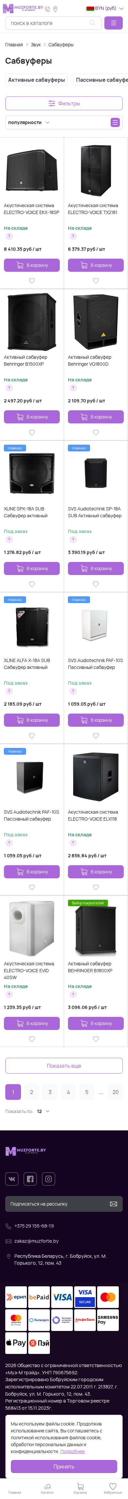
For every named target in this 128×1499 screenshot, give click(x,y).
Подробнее (72, 1451)
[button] (113, 23)
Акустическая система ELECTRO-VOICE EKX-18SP (31, 208)
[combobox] (53, 23)
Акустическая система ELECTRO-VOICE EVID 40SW (29, 970)
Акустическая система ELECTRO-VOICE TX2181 (93, 208)
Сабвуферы (61, 44)
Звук (36, 44)
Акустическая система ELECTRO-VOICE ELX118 (93, 815)
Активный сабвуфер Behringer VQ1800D (89, 360)
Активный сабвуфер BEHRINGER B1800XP (90, 967)
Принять (64, 1466)
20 (116, 1092)
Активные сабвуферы (36, 79)
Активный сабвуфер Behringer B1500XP (25, 360)
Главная (14, 44)
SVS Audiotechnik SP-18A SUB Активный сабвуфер (94, 512)
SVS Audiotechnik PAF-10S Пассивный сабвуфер (95, 663)
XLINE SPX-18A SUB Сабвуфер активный (26, 512)
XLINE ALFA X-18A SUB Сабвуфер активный (27, 663)
